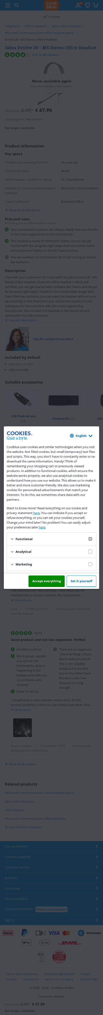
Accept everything (46, 581)
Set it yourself (81, 581)
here (36, 513)
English (81, 436)
